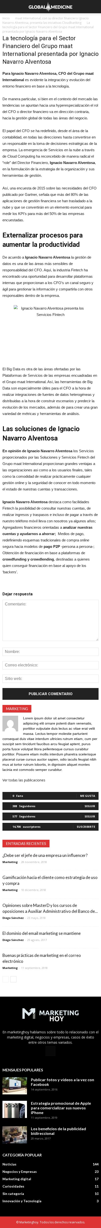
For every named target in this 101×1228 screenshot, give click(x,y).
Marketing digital (16, 1179)
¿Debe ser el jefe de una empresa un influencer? (45, 855)
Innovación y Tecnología (21, 1201)
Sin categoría (13, 1193)
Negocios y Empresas (19, 1171)
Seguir (90, 806)
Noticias (9, 1164)
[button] (94, 6)
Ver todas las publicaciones (23, 780)
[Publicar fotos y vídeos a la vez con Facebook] (14, 1085)
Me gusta (87, 796)
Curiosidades (13, 1186)
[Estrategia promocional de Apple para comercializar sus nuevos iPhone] (14, 1109)
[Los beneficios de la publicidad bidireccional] (14, 1134)
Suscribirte (86, 826)
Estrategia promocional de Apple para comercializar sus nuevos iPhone (61, 1108)
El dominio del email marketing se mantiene (41, 933)
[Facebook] (50, 1051)
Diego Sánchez (13, 918)
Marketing (10, 862)
